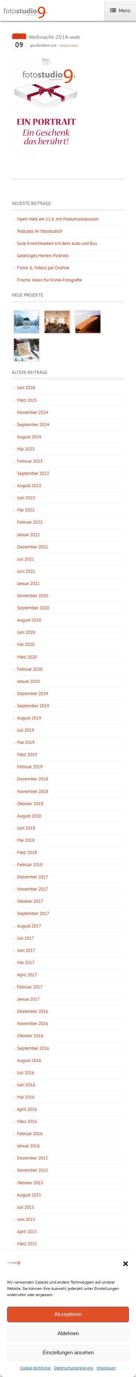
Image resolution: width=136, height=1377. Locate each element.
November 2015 (32, 1170)
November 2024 (32, 412)
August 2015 (29, 1195)
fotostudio (68, 45)
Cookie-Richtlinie (35, 1367)
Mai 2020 (26, 644)
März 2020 (27, 657)
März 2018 (27, 852)
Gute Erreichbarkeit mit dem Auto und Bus (57, 243)
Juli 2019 (25, 730)
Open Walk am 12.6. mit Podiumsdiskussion (58, 219)
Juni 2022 (26, 498)
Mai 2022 (26, 510)
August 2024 (29, 437)
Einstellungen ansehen (68, 1352)
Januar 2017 (28, 999)
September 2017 (33, 913)
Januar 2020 (28, 681)
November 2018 (32, 791)
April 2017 (27, 975)
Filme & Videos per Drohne (43, 268)
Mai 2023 (26, 449)
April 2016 (27, 1109)
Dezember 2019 (32, 694)
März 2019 (27, 754)
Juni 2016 (26, 1085)
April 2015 (27, 1231)
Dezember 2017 (32, 877)
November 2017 (32, 889)
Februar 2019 (30, 767)
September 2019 (33, 706)
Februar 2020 (30, 669)
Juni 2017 (26, 950)
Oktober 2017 (30, 901)
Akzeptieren (68, 1314)
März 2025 (27, 400)
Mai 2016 (26, 1097)
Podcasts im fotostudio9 (39, 231)
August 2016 (29, 1060)
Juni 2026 (26, 388)
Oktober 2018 (30, 804)
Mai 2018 (26, 840)
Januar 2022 (28, 535)
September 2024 (33, 425)
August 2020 (29, 620)
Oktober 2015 (30, 1183)
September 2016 (33, 1048)
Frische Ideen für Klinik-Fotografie (49, 280)
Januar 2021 (28, 583)
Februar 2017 (30, 987)
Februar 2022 (30, 522)
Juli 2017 (25, 938)
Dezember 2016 (32, 1011)
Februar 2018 (30, 865)
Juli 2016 (25, 1073)
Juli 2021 (25, 559)
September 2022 (33, 473)
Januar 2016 (28, 1146)
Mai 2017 (26, 963)
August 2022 (29, 486)
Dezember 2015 (32, 1158)
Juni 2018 (26, 828)
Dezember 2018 (32, 779)
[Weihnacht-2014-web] (47, 159)
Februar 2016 (30, 1134)
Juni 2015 (26, 1219)
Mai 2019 (26, 742)
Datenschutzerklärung (73, 1367)
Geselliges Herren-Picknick (42, 256)
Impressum (106, 1367)
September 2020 (33, 608)
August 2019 (29, 718)
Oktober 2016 (30, 1036)
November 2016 (32, 1023)
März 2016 (27, 1121)
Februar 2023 (30, 461)
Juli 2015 (25, 1207)
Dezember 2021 (32, 547)
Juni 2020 (26, 632)
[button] (125, 1263)
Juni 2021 (26, 571)
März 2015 (27, 1244)
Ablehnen (68, 1333)
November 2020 (32, 596)
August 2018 (29, 816)
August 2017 (29, 926)
